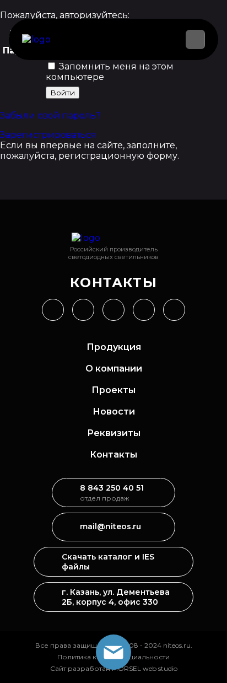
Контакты (113, 454)
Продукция (114, 347)
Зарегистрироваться (48, 135)
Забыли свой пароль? (50, 115)
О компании (113, 368)
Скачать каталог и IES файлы (108, 562)
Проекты (113, 390)
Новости (114, 411)
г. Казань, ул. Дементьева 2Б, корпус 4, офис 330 (116, 597)
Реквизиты (113, 433)
